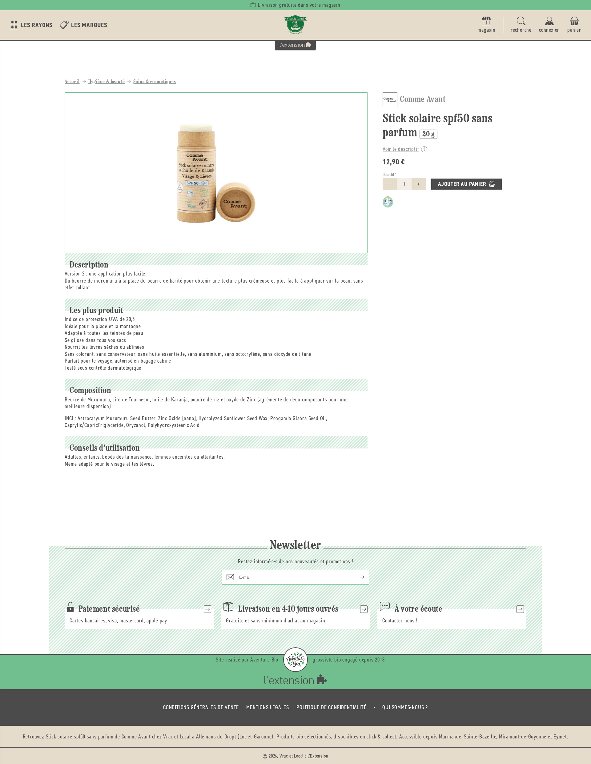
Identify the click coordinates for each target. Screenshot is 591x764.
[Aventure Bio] (295, 659)
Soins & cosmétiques (154, 81)
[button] (521, 25)
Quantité (389, 175)
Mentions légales (267, 707)
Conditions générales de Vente (201, 707)
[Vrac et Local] (295, 25)
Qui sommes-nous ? (405, 707)
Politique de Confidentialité (331, 707)
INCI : (70, 418)
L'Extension (318, 756)
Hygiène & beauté (106, 81)
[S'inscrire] (357, 577)
